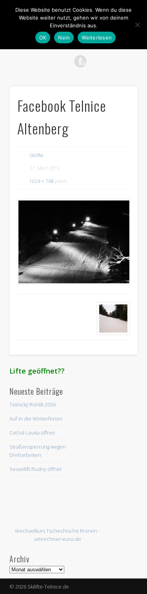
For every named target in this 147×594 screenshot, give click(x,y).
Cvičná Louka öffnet (32, 432)
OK (43, 37)
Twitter (48, 61)
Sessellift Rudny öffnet (35, 468)
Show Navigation (119, 70)
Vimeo (96, 61)
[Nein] (137, 25)
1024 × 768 (41, 181)
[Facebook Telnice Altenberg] (73, 241)
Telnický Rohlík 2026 (32, 404)
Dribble (112, 61)
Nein (64, 37)
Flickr (80, 61)
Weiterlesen (97, 37)
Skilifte (36, 155)
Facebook (32, 61)
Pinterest (64, 61)
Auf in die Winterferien (35, 418)
